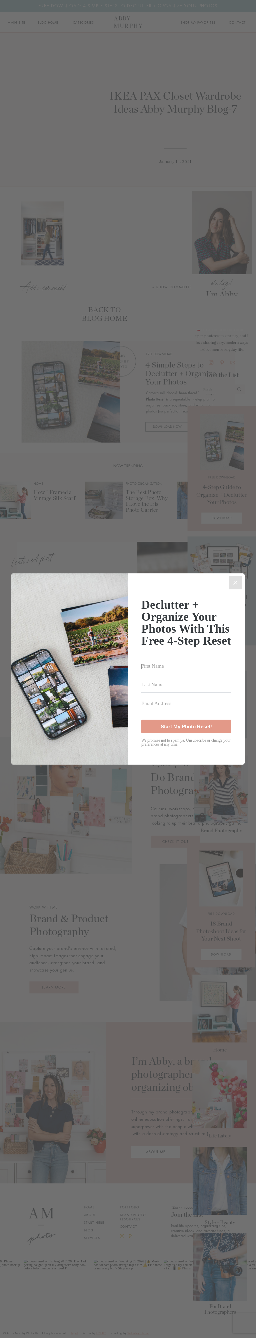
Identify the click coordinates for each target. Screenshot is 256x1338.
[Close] (235, 582)
